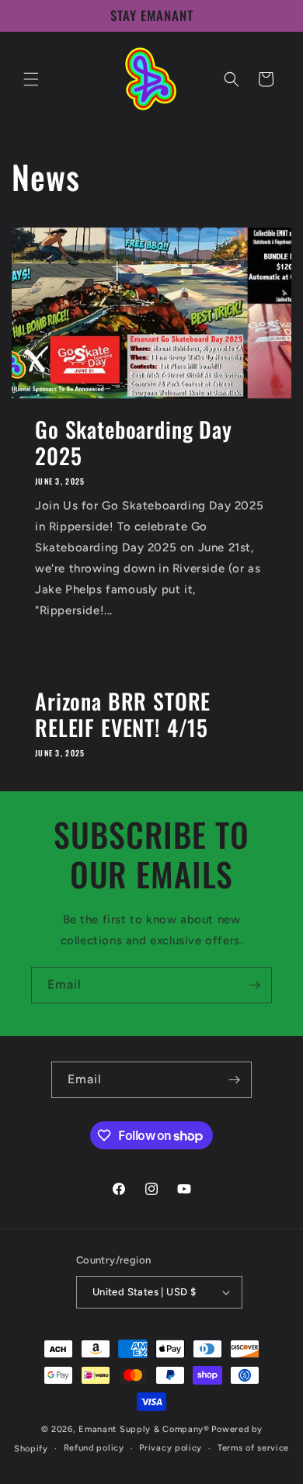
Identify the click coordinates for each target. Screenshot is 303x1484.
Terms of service (253, 1448)
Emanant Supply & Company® (144, 1429)
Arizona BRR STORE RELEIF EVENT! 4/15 (123, 714)
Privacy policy (170, 1448)
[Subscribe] (254, 985)
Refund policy (94, 1448)
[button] (31, 79)
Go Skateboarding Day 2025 (133, 442)
